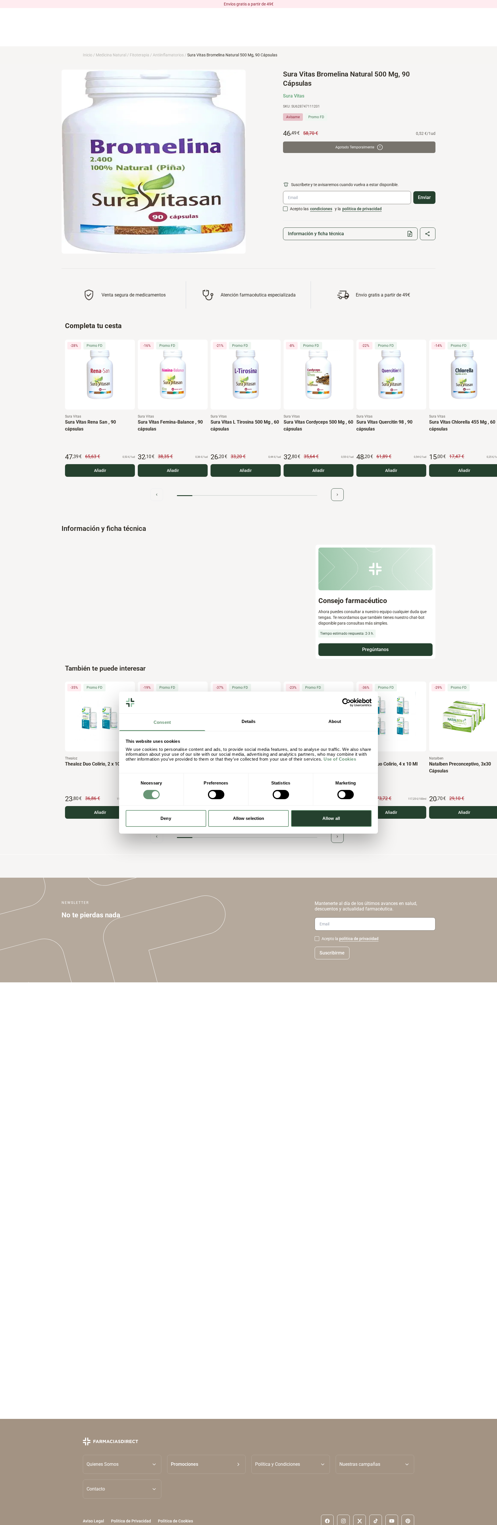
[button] (206, 1464)
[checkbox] (285, 208)
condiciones (321, 208)
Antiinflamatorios (168, 55)
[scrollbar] (247, 495)
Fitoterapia (139, 55)
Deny (165, 818)
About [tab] (334, 721)
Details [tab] (249, 721)
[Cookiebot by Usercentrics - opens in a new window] (346, 702)
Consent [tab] (162, 722)
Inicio (87, 55)
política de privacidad (362, 208)
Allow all (331, 818)
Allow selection (248, 818)
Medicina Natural (111, 55)
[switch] (216, 794)
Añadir (100, 470)
